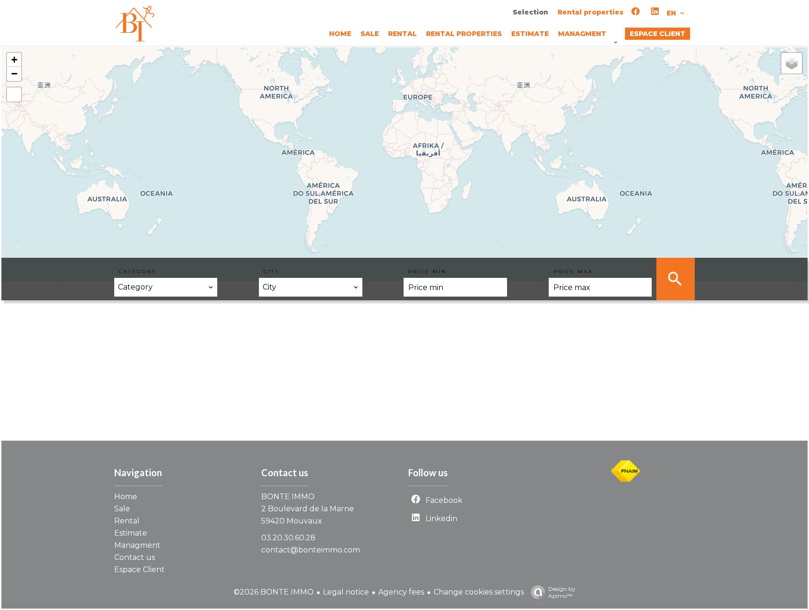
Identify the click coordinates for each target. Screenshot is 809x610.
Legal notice (346, 592)
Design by (561, 592)
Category (137, 272)
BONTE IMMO (288, 496)
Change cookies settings (479, 592)
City (271, 272)
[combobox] (165, 287)
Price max (573, 272)
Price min (427, 272)
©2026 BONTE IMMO (274, 592)
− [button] (14, 74)
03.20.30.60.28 (288, 537)
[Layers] (791, 63)
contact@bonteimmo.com (310, 549)
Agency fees (401, 592)
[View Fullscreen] (14, 94)
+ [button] (14, 59)
